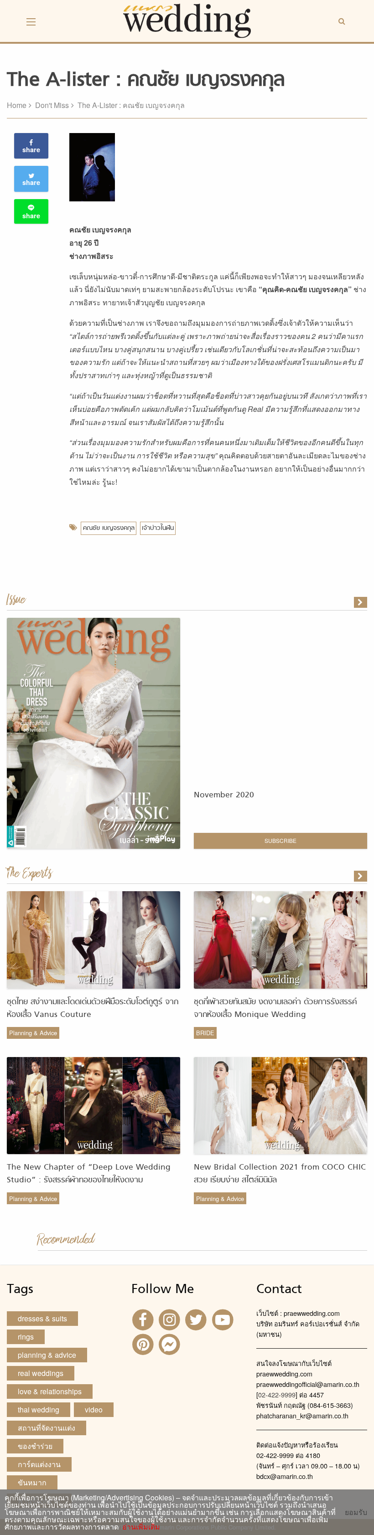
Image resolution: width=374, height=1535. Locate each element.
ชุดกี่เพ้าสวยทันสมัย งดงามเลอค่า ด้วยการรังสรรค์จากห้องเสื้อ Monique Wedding (275, 1009)
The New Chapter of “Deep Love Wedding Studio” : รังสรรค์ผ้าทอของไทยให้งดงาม (89, 1174)
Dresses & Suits (42, 1318)
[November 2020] (361, 602)
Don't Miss (52, 105)
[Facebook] (143, 1319)
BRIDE (205, 1032)
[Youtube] (224, 1319)
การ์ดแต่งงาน (39, 1464)
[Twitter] (197, 1319)
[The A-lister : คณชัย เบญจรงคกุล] (361, 876)
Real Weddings (40, 1373)
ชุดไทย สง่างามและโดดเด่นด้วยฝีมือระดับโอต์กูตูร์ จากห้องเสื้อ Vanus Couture (92, 1009)
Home (16, 105)
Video (94, 1409)
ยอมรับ (356, 1512)
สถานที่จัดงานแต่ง (46, 1427)
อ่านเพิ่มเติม (139, 1526)
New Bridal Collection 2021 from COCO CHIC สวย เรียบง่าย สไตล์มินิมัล (280, 1174)
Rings (26, 1336)
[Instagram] (170, 1319)
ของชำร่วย (35, 1446)
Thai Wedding (38, 1409)
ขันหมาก (32, 1482)
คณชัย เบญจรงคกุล (109, 528)
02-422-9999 (277, 1394)
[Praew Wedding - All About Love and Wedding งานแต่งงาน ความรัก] (186, 20)
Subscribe (280, 840)
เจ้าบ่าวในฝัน (158, 528)
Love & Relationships (50, 1391)
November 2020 (224, 795)
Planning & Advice (33, 1032)
